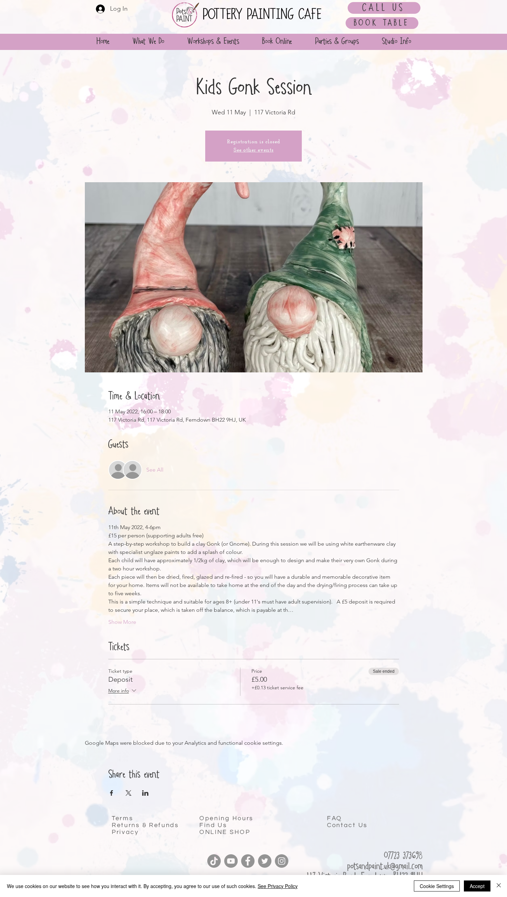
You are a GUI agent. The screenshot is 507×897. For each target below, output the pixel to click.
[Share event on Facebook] (111, 793)
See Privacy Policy (278, 886)
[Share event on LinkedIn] (145, 793)
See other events (253, 150)
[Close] (499, 885)
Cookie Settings (437, 886)
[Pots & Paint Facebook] (248, 861)
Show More (122, 622)
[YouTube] (231, 861)
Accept (477, 886)
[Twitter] (264, 861)
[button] (336, 41)
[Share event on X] (128, 793)
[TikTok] (214, 861)
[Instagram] (281, 861)
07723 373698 (403, 856)
